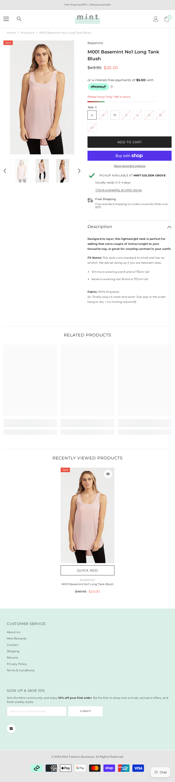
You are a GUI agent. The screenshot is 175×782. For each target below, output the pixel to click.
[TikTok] (11, 728)
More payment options (129, 166)
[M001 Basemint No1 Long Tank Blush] (87, 515)
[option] (42, 97)
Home (11, 32)
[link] (30, 424)
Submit (85, 711)
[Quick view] (108, 474)
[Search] (19, 19)
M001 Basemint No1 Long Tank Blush (87, 584)
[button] (4, 170)
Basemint (95, 43)
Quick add (87, 570)
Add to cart (129, 142)
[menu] (6, 19)
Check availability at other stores (118, 190)
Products (27, 32)
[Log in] (155, 18)
